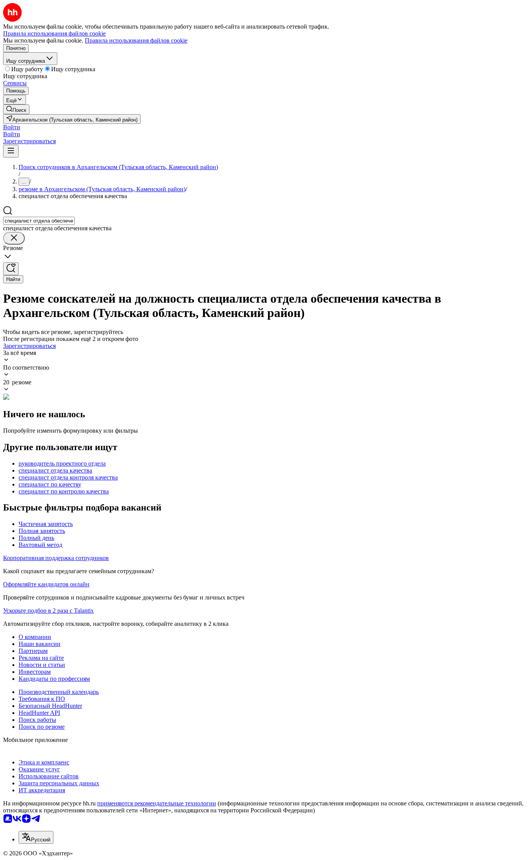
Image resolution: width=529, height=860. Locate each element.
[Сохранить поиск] (11, 268)
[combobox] (39, 221)
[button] (11, 127)
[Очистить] (14, 238)
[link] (16, 109)
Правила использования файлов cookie (136, 40)
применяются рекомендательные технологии (156, 803)
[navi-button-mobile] (11, 151)
